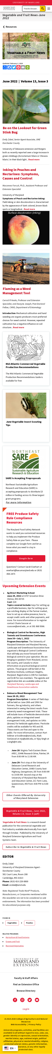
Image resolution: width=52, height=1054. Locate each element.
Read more (29, 209)
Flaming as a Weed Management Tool (17, 291)
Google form (26, 558)
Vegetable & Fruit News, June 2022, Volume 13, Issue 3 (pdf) (26, 812)
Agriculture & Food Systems (17, 937)
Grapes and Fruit (13, 941)
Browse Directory (26, 990)
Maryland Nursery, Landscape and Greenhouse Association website (23, 685)
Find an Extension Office (26, 984)
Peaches (29, 923)
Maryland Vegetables (15, 945)
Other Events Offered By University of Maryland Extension (26, 797)
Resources (9, 27)
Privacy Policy (34, 1024)
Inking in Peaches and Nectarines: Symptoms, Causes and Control (21, 174)
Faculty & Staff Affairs (26, 978)
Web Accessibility (19, 1024)
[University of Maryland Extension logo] (9, 8)
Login (26, 1008)
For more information (18, 502)
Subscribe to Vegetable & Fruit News (26, 846)
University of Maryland (26, 3)
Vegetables (12, 923)
